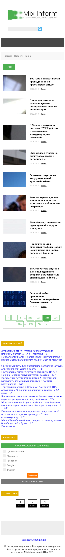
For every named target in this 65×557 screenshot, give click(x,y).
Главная (8, 56)
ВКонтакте (12, 456)
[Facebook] (20, 527)
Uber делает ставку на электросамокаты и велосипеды (44, 156)
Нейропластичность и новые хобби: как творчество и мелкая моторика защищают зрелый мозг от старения (31, 359)
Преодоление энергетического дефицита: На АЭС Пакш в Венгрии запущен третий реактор (29, 373)
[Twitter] (32, 527)
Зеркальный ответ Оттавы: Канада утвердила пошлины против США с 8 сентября (27, 352)
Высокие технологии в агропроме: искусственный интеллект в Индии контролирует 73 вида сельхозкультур (30, 414)
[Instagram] (45, 527)
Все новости (8, 426)
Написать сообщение (34, 539)
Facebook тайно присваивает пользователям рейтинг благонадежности (44, 298)
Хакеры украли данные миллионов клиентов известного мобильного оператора (45, 202)
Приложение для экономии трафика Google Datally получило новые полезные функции (46, 249)
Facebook (12, 460)
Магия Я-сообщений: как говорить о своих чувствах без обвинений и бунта (31, 422)
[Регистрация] (54, 29)
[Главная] (33, 19)
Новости (18, 56)
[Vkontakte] (7, 527)
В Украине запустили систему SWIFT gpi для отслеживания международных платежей (44, 131)
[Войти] (46, 29)
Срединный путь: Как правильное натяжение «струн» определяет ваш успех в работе (32, 367)
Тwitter (11, 470)
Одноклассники (15, 451)
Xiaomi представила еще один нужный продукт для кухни (45, 225)
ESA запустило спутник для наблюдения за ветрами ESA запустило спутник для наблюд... (44, 273)
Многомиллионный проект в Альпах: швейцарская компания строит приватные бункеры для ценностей (31, 405)
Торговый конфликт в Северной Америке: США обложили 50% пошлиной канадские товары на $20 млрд (30, 390)
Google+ (11, 465)
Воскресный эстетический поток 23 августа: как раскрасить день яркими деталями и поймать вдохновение (28, 381)
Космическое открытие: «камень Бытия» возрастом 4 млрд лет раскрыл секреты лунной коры (31, 397)
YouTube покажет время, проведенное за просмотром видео (45, 81)
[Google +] (57, 527)
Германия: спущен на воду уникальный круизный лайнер (43, 178)
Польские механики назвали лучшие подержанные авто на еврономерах (43, 105)
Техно (43, 89)
